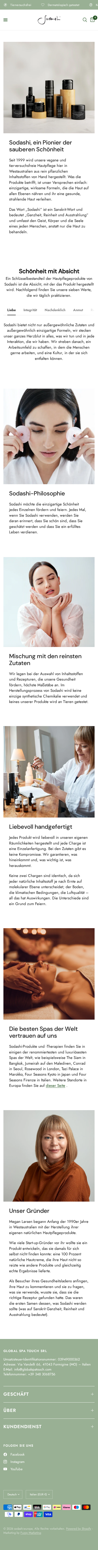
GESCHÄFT (16, 1394)
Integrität (30, 310)
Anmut (78, 310)
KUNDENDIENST (22, 1426)
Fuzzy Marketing (31, 1533)
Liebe (11, 310)
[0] (92, 20)
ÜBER (9, 1410)
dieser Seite (55, 1085)
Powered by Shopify (78, 1528)
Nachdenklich (55, 310)
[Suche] (85, 20)
